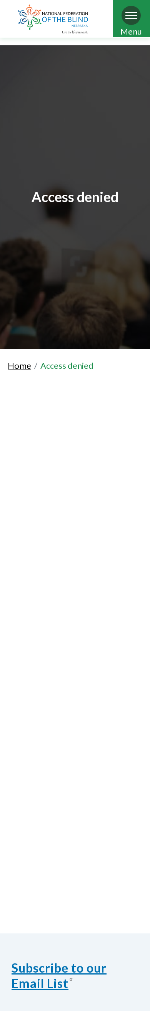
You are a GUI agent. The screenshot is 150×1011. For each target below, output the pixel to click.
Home (19, 365)
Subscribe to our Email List (59, 975)
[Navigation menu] (131, 15)
